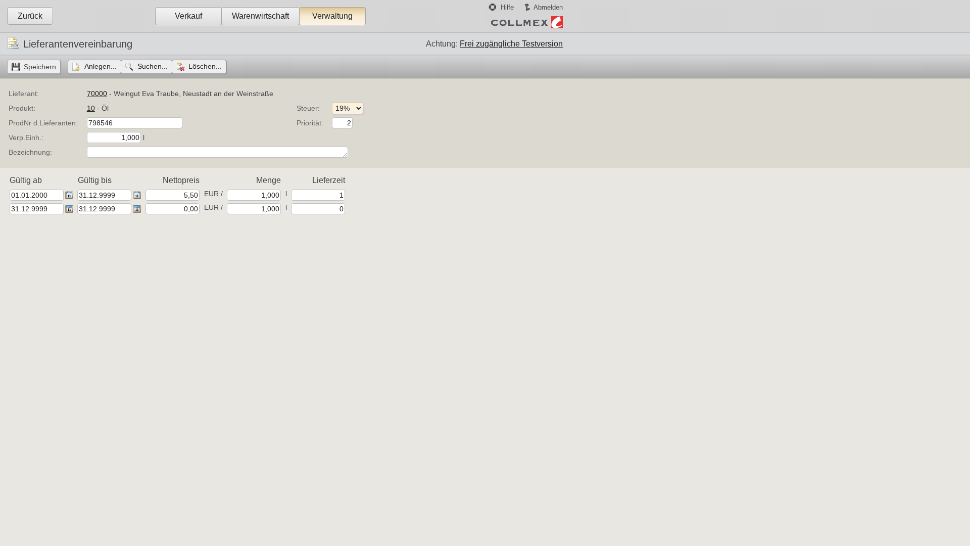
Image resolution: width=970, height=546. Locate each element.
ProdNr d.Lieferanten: (43, 123)
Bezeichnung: (30, 152)
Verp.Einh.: (26, 137)
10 (91, 108)
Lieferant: (24, 93)
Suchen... (152, 66)
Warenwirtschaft (260, 16)
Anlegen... (100, 66)
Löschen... (205, 66)
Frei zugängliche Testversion (511, 43)
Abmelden (548, 7)
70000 (97, 93)
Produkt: (22, 108)
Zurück (30, 16)
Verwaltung (332, 16)
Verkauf (188, 16)
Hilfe (507, 7)
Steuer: (308, 108)
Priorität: (310, 123)
